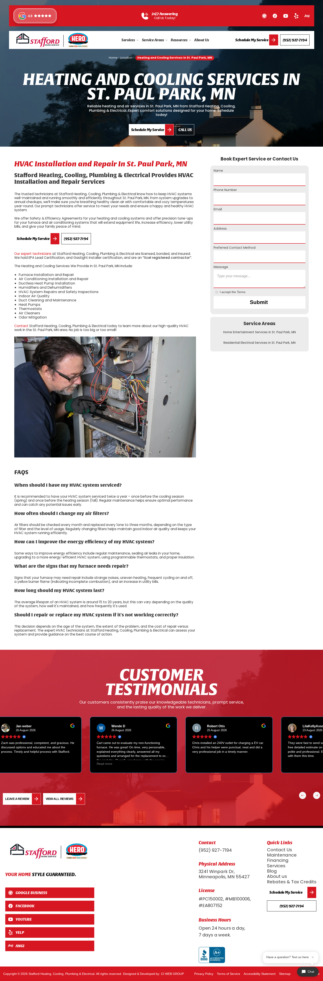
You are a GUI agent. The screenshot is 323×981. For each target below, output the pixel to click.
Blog (272, 871)
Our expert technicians (32, 253)
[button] (130, 40)
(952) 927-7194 (215, 850)
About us (277, 876)
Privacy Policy (203, 974)
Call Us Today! (164, 18)
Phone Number (225, 190)
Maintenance (282, 855)
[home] (52, 40)
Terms (241, 292)
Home (113, 57)
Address (220, 228)
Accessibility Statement (260, 974)
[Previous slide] (316, 795)
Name (218, 171)
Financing (278, 860)
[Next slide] (302, 795)
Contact (21, 326)
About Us (201, 40)
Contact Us (279, 850)
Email (218, 209)
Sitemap (284, 974)
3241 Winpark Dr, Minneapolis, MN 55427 (224, 874)
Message (221, 267)
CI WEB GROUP (172, 974)
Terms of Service (228, 974)
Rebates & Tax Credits (291, 882)
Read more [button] (99, 763)
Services (276, 866)
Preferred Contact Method (235, 248)
